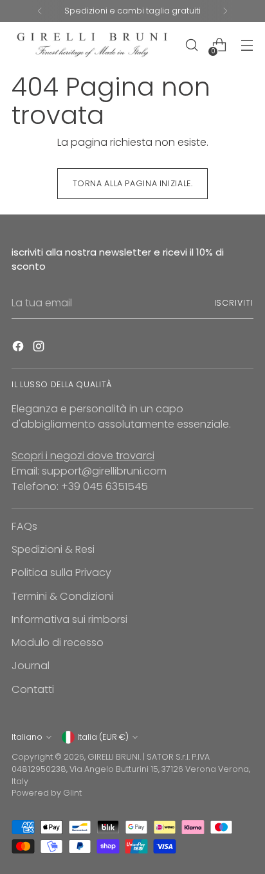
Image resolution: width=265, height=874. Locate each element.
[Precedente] (40, 11)
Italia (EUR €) (103, 736)
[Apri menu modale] (246, 45)
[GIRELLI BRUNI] (92, 45)
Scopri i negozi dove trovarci (83, 455)
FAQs (24, 526)
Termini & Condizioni (62, 596)
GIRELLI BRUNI (113, 756)
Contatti (33, 689)
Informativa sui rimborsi (69, 619)
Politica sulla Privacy (61, 572)
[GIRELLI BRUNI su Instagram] (40, 348)
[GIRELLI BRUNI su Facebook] (19, 348)
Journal (31, 665)
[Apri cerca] (191, 45)
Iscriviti (234, 302)
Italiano (27, 736)
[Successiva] (225, 11)
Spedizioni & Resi (53, 549)
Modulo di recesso (58, 642)
